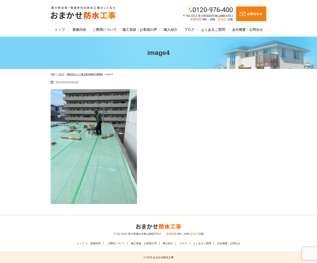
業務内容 (79, 29)
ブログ (189, 29)
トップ (60, 29)
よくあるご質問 (213, 29)
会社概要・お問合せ (247, 29)
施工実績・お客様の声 (139, 29)
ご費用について (105, 29)
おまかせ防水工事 (163, 257)
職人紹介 (170, 29)
